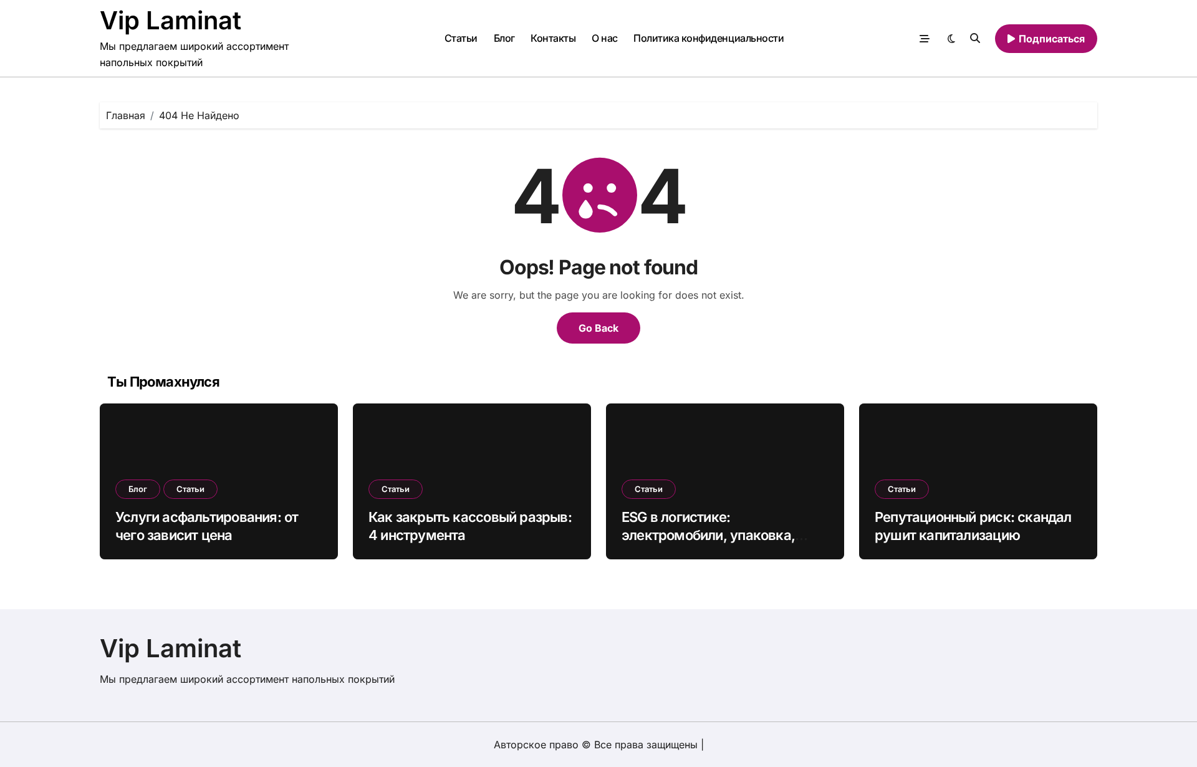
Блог (504, 38)
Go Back (598, 328)
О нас (605, 38)
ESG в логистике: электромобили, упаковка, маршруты (708, 535)
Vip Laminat (170, 20)
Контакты (553, 38)
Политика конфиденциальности (708, 38)
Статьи (461, 38)
